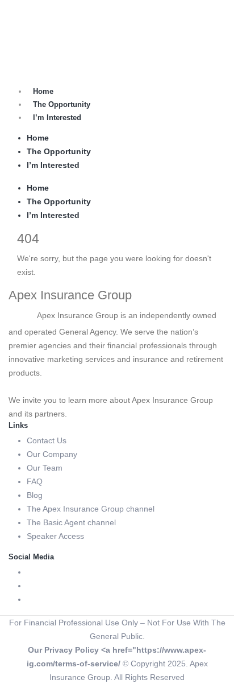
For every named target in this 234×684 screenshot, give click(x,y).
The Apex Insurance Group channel (90, 508)
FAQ (35, 481)
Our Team (44, 467)
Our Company (52, 454)
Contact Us (46, 440)
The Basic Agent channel (71, 522)
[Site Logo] (37, 27)
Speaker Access (55, 536)
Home (43, 91)
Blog (35, 495)
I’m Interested (57, 117)
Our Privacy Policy (63, 649)
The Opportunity (61, 104)
